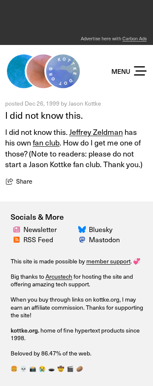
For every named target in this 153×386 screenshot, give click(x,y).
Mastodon (104, 239)
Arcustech (58, 276)
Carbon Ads (134, 38)
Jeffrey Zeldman (96, 131)
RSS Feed (38, 239)
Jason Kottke (84, 103)
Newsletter (40, 229)
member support (108, 261)
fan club (46, 142)
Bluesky (101, 229)
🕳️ (51, 368)
